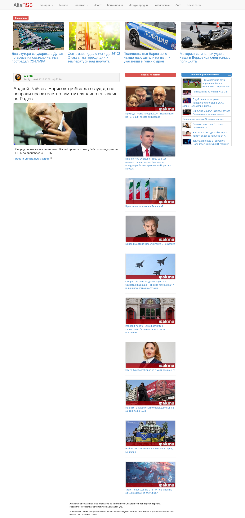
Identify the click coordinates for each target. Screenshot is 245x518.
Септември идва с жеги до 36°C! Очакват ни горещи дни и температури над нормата (94, 57)
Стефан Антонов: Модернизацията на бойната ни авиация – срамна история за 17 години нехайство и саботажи (149, 284)
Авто (178, 5)
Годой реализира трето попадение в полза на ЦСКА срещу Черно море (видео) (203, 102)
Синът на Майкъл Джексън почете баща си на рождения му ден (211, 112)
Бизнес (63, 5)
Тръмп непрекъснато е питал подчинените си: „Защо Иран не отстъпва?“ (148, 491)
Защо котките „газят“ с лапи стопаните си (208, 125)
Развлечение (162, 5)
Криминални (115, 5)
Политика (80, 5)
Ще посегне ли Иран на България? (144, 206)
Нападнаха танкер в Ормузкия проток (203, 119)
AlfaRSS (28, 76)
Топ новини (21, 18)
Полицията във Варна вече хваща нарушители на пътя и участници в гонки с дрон (147, 57)
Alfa (23, 4)
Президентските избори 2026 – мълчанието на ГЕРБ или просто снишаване (149, 115)
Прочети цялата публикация (31, 158)
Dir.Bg (27, 79)
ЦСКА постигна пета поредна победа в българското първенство (216, 83)
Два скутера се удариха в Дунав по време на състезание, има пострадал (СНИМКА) (37, 57)
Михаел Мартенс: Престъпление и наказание (150, 243)
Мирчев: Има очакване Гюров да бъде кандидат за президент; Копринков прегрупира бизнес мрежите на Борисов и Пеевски (148, 163)
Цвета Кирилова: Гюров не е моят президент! (150, 369)
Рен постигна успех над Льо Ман (210, 91)
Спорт (97, 5)
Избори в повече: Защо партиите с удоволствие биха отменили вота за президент (145, 329)
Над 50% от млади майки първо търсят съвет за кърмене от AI (210, 134)
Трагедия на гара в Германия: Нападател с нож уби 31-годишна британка (205, 144)
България (44, 5)
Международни (138, 5)
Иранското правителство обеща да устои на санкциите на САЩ (149, 409)
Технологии (194, 5)
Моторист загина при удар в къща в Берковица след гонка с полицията (205, 57)
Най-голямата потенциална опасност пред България (148, 450)
